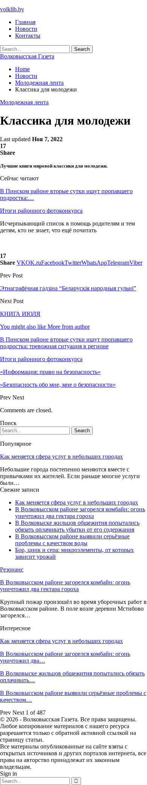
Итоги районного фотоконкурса (41, 210)
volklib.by (12, 9)
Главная (25, 22)
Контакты (27, 35)
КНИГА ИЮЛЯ (20, 314)
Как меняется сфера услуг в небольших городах (61, 456)
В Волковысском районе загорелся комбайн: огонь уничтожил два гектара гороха (80, 512)
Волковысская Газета (27, 56)
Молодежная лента (24, 102)
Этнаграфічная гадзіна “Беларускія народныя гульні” (68, 288)
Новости (26, 29)
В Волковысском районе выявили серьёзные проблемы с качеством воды (72, 539)
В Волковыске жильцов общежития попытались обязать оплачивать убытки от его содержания (77, 526)
